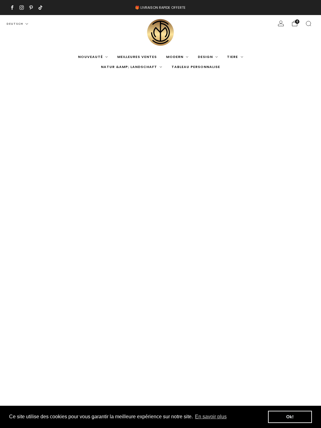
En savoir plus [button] (211, 416)
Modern (174, 56)
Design (205, 56)
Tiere (232, 56)
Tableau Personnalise (195, 66)
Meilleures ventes (137, 56)
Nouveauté (90, 56)
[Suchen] (308, 23)
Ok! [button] (290, 416)
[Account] (281, 23)
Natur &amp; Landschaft (129, 66)
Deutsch (15, 24)
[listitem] (160, 7)
